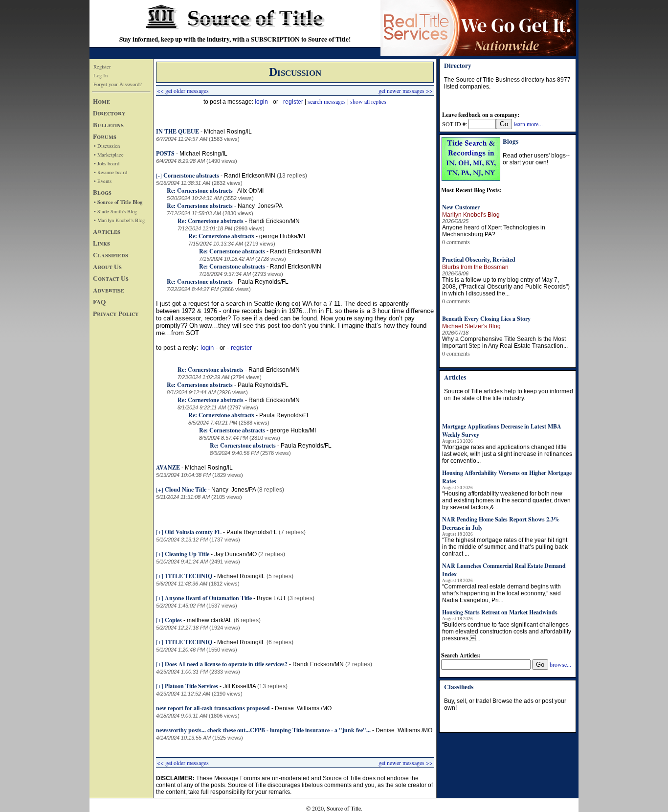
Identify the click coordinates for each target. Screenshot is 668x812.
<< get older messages (183, 90)
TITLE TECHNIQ (188, 576)
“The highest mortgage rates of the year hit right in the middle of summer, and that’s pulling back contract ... (505, 547)
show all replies (368, 101)
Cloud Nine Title (185, 489)
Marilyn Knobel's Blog (471, 214)
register (293, 101)
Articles (106, 231)
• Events (102, 181)
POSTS (165, 153)
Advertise (108, 290)
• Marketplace (109, 154)
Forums (104, 136)
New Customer (461, 207)
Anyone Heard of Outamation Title (208, 598)
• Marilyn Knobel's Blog (119, 220)
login (261, 101)
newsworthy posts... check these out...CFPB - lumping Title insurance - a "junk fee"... (263, 730)
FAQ (99, 302)
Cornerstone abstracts (191, 175)
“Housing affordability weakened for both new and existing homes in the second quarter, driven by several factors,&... (506, 500)
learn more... (528, 124)
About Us (107, 266)
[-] (159, 175)
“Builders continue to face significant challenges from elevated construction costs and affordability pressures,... (506, 631)
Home (101, 101)
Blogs (102, 192)
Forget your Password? (117, 84)
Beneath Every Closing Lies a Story (486, 319)
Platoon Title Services (191, 686)
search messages (327, 101)
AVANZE (168, 467)
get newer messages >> (406, 90)
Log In (100, 75)
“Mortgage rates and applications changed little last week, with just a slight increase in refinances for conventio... (507, 454)
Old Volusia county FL (194, 532)
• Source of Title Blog (118, 202)
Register (102, 66)
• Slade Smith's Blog (115, 211)
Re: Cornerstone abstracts (200, 190)
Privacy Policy (116, 313)
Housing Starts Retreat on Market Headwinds (499, 612)
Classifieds (110, 255)
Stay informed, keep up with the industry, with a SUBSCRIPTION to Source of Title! (235, 39)
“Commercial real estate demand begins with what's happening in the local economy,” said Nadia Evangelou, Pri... (501, 593)
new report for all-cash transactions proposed (213, 708)
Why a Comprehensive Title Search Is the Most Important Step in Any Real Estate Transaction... (505, 342)
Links (101, 243)
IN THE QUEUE (177, 131)
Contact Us (111, 278)
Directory (109, 113)
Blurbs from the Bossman (475, 267)
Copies (173, 620)
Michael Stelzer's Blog (471, 326)
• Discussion (107, 145)
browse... (560, 664)
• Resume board (110, 172)
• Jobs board (106, 163)
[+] (159, 489)
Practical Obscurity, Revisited (478, 259)
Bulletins (108, 125)
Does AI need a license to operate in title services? (226, 664)
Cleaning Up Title (187, 554)
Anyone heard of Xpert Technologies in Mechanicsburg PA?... (493, 231)
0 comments (456, 242)
